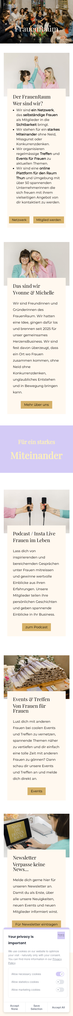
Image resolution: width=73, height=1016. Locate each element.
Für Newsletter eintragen (36, 924)
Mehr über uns (36, 405)
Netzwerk (19, 220)
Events (36, 791)
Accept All (58, 1007)
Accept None (14, 1007)
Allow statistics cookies (25, 981)
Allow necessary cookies (26, 974)
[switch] (60, 974)
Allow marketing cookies (25, 989)
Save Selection (36, 1007)
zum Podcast (36, 627)
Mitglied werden (48, 220)
